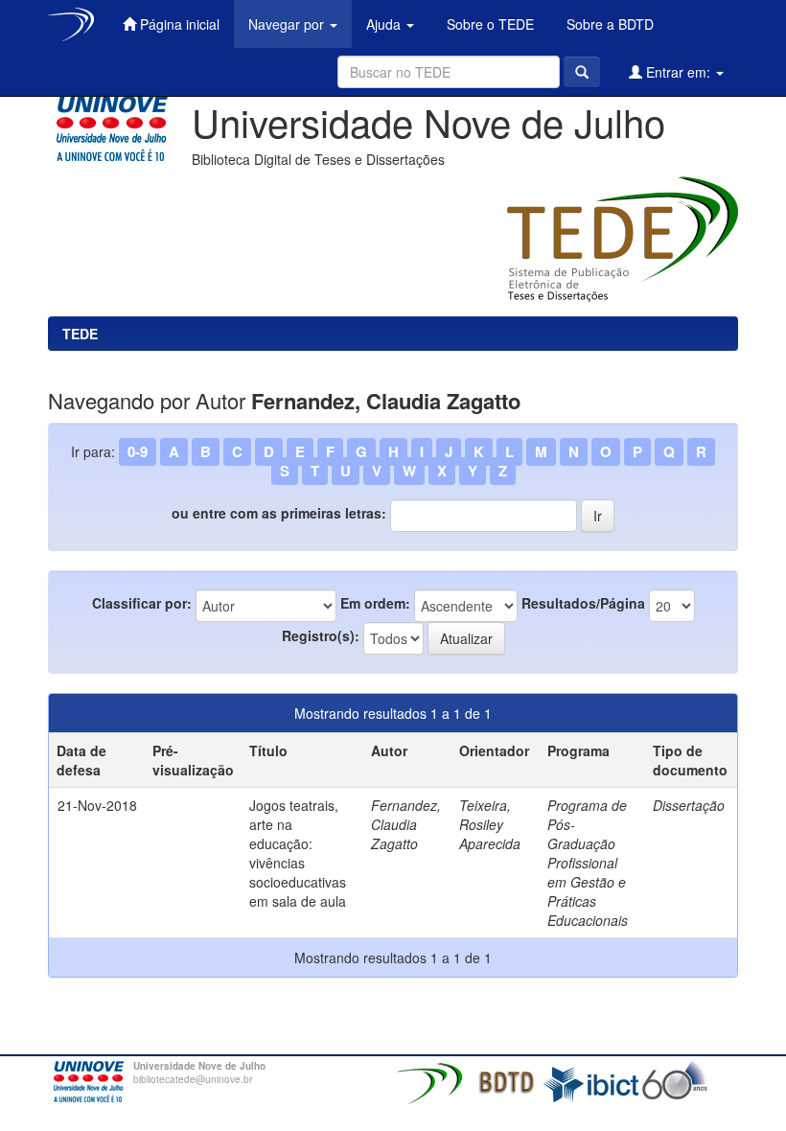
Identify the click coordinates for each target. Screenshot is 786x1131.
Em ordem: (375, 602)
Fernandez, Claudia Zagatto (406, 824)
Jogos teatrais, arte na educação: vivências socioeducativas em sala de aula (297, 853)
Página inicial (178, 24)
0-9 (137, 451)
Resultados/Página (583, 602)
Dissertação (689, 805)
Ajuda (385, 24)
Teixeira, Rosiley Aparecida (489, 824)
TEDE (80, 333)
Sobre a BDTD (608, 24)
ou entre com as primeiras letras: (279, 512)
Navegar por (288, 24)
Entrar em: (678, 71)
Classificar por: (142, 602)
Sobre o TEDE (488, 24)
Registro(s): (320, 635)
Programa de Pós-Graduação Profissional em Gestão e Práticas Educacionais (587, 863)
